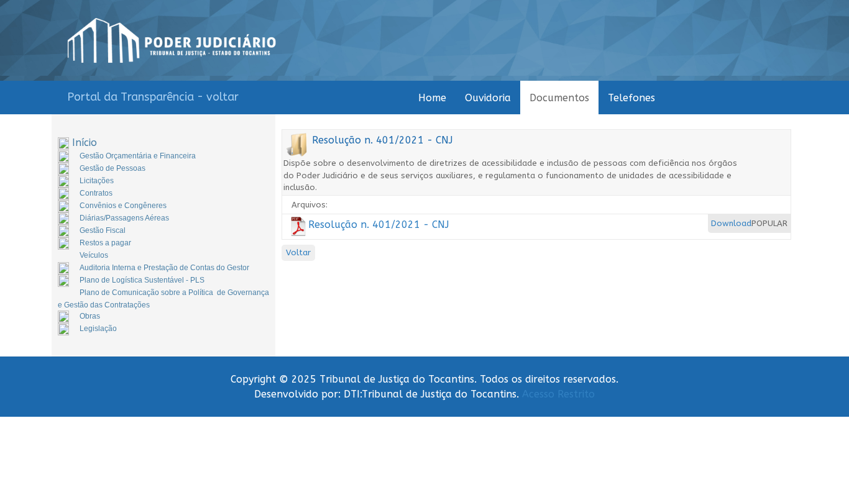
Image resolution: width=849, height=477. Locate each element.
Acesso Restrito (558, 394)
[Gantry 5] (172, 40)
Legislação (98, 328)
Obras (90, 316)
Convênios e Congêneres (123, 205)
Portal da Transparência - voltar (153, 97)
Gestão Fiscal (103, 230)
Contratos (96, 193)
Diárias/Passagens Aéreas (124, 218)
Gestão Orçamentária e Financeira (138, 156)
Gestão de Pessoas (112, 168)
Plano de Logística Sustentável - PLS (142, 280)
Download (731, 223)
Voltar (298, 252)
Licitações (97, 180)
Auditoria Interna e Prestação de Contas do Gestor (164, 267)
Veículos (94, 255)
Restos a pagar (105, 242)
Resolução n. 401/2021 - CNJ (378, 224)
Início (84, 142)
